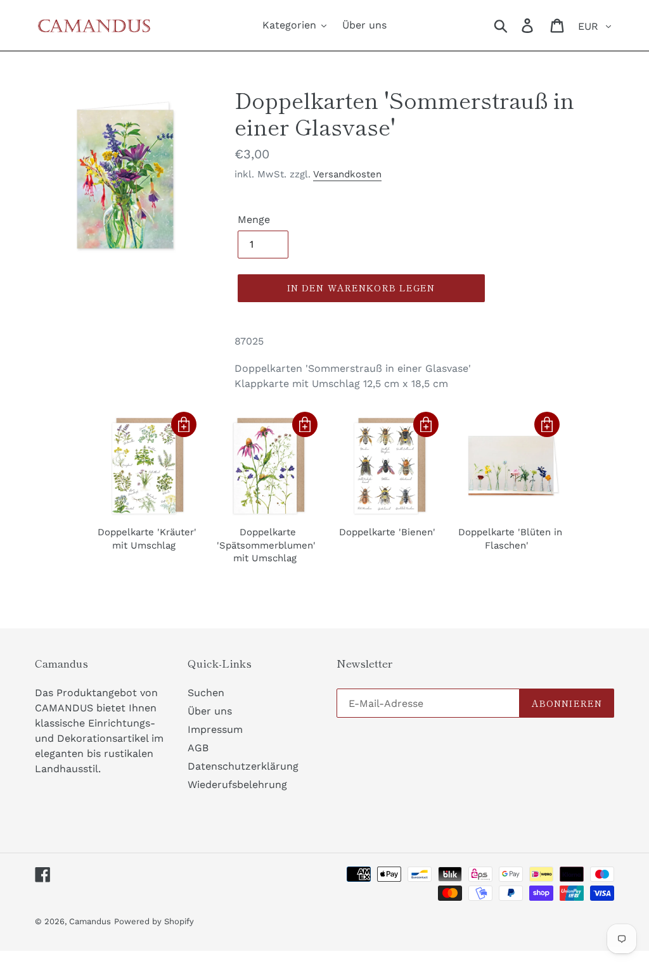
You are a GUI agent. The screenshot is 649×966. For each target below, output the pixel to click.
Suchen (206, 693)
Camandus (90, 921)
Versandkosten (347, 174)
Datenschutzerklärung (243, 766)
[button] (183, 424)
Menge (254, 219)
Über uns (210, 711)
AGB (198, 748)
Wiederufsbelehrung (237, 785)
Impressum (215, 729)
